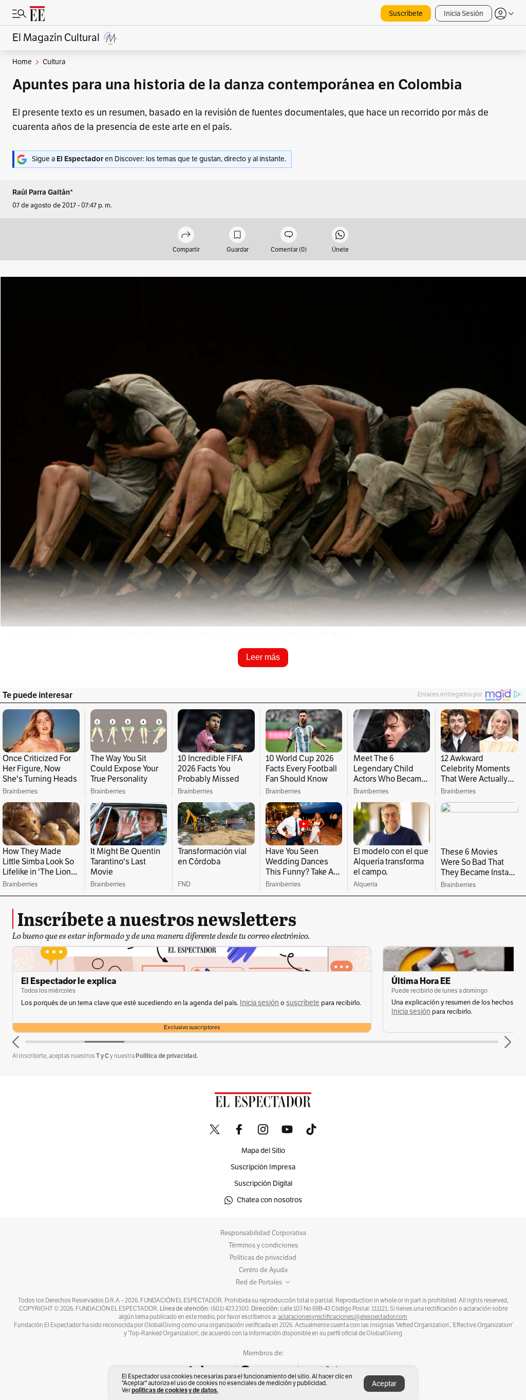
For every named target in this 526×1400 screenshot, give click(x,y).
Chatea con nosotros (269, 1200)
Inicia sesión (259, 1002)
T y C (102, 1056)
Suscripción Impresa (263, 1167)
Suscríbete (406, 13)
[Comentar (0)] (288, 235)
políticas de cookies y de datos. (175, 1390)
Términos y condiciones (263, 1245)
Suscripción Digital (263, 1183)
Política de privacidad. (167, 1056)
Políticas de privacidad (263, 1257)
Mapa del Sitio (263, 1150)
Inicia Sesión (463, 13)
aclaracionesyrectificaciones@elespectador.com (342, 1316)
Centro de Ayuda (263, 1270)
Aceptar (384, 1383)
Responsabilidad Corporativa (263, 1233)
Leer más (263, 657)
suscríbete (303, 1002)
